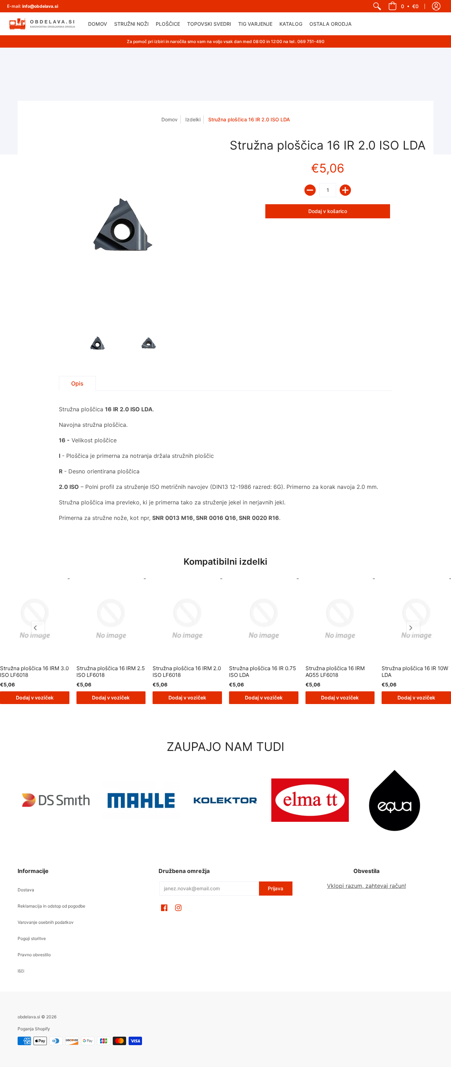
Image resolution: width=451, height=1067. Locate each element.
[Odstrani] (310, 190)
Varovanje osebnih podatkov (46, 922)
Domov (169, 119)
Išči (21, 971)
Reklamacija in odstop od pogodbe (51, 906)
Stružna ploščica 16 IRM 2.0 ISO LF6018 (187, 672)
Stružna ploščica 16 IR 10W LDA (415, 672)
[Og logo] (225, 800)
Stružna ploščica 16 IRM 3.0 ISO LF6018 (34, 672)
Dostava (26, 889)
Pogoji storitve (32, 938)
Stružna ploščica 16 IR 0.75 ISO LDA (262, 672)
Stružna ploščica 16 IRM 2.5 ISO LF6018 (110, 672)
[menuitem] (377, 6)
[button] (403, 6)
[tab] (77, 383)
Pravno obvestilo (34, 954)
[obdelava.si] (42, 23)
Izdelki (192, 119)
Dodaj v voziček (35, 698)
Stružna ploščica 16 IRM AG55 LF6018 (335, 672)
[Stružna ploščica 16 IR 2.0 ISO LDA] (98, 343)
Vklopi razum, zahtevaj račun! (366, 885)
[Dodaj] (345, 190)
